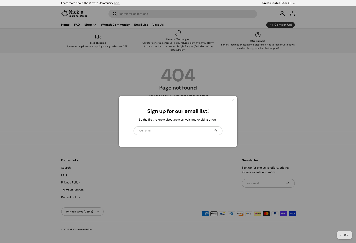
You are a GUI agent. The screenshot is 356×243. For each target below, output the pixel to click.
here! (117, 3)
